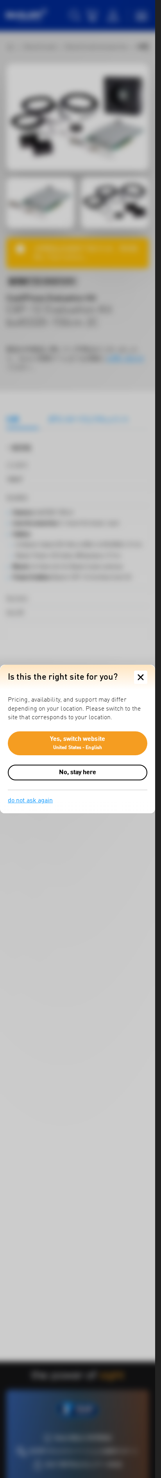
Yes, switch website (77, 743)
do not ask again (30, 801)
